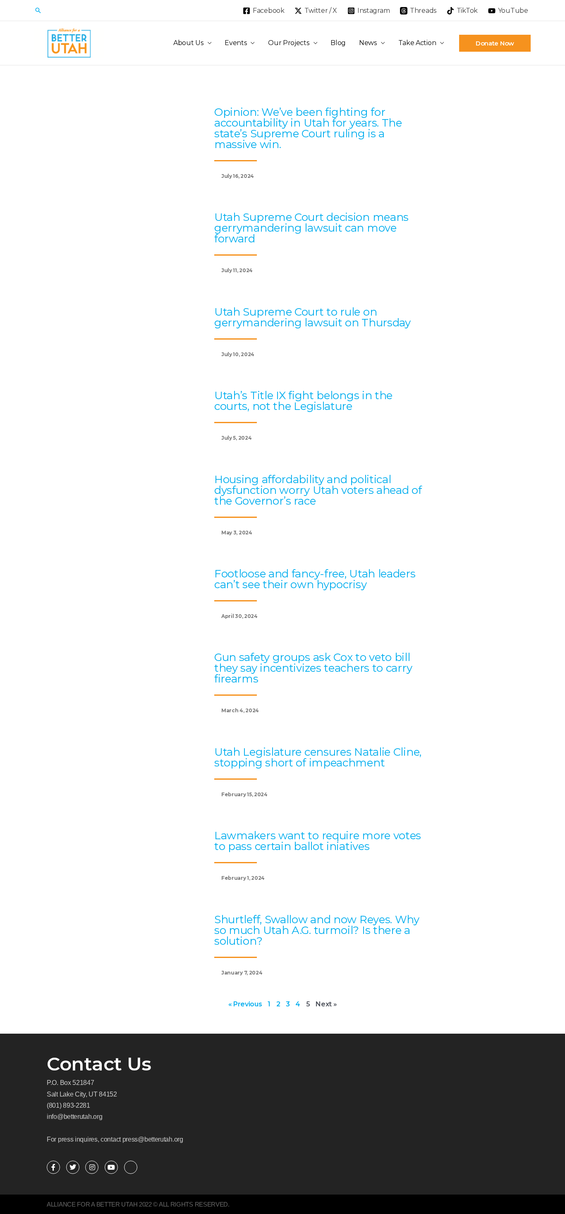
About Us (188, 43)
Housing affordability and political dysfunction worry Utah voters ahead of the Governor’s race (318, 490)
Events (236, 43)
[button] (38, 10)
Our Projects (288, 43)
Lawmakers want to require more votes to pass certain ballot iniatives (317, 841)
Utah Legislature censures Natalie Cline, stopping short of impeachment (317, 757)
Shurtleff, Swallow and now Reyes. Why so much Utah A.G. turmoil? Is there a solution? (316, 930)
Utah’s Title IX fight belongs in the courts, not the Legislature (303, 401)
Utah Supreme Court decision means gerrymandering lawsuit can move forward (311, 228)
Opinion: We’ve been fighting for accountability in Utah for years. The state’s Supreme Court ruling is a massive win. (308, 128)
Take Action (417, 43)
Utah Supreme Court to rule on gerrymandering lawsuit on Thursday (312, 317)
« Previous (245, 1004)
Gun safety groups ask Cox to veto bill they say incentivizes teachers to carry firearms (313, 668)
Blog (338, 43)
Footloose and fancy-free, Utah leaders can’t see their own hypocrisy (315, 579)
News (368, 43)
